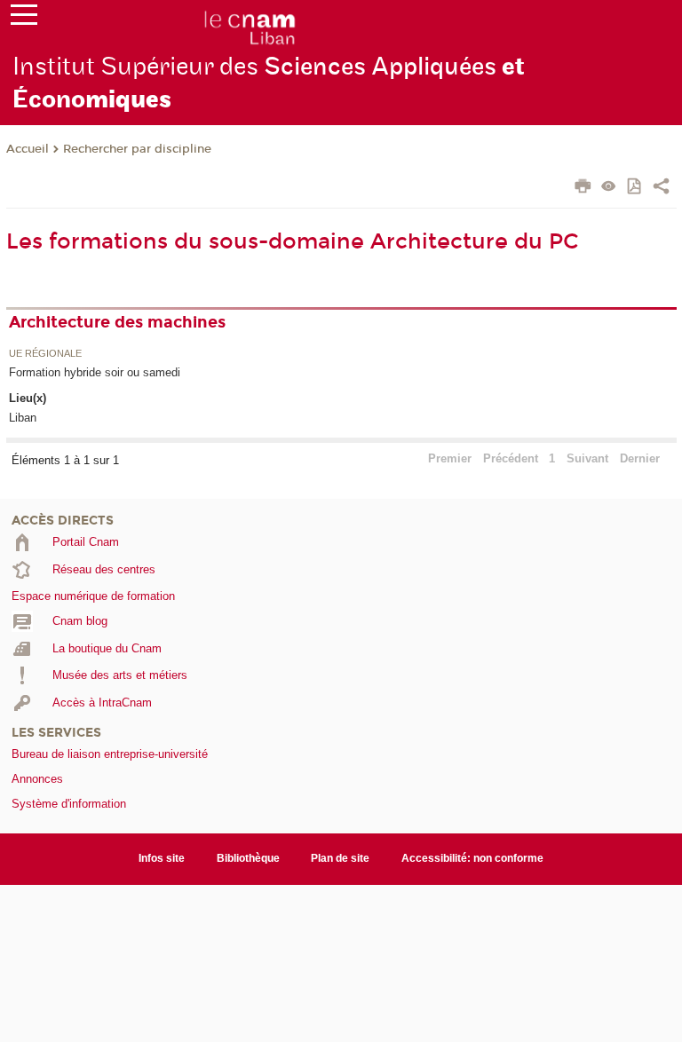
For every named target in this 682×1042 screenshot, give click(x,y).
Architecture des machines (117, 322)
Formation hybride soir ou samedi (94, 372)
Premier (450, 458)
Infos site (162, 858)
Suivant (587, 458)
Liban (22, 417)
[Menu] (24, 18)
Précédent (510, 458)
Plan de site (340, 858)
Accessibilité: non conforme (472, 858)
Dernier (640, 458)
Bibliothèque (248, 858)
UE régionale (45, 354)
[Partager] (661, 188)
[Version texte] (608, 187)
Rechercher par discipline (137, 149)
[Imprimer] (583, 188)
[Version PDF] (635, 187)
